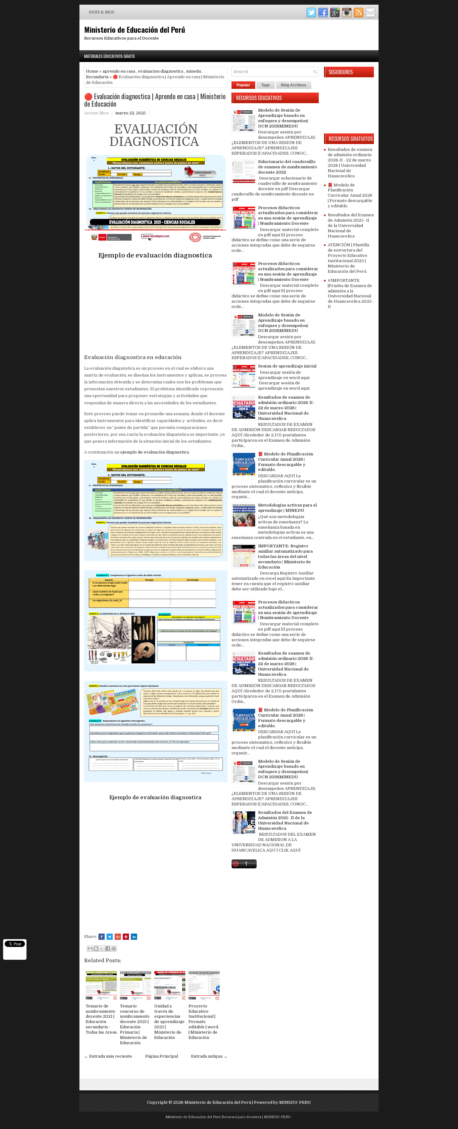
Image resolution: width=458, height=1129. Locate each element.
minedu (193, 71)
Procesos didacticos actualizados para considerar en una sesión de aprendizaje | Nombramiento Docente (288, 215)
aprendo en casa (119, 71)
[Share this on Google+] (118, 937)
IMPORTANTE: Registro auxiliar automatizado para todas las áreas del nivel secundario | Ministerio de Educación (285, 556)
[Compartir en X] (102, 948)
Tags (265, 85)
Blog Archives (293, 85)
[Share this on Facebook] (101, 937)
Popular (243, 85)
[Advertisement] (155, 307)
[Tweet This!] (110, 937)
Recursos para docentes (241, 1117)
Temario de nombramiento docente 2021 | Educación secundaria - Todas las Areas (101, 1019)
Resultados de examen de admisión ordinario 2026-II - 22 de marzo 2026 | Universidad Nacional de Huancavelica (286, 408)
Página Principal (161, 1056)
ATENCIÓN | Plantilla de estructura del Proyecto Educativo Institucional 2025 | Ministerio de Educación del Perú (348, 258)
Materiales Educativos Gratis (109, 56)
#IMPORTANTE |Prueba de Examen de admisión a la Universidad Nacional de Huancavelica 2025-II (350, 293)
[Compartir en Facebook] (108, 948)
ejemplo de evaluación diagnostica (154, 452)
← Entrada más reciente (108, 1056)
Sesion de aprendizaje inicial (287, 366)
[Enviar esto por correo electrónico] (90, 948)
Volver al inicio (101, 12)
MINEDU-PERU (295, 1102)
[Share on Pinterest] (126, 937)
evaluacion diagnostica (160, 71)
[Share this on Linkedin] (134, 937)
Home (92, 71)
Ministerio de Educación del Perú (134, 29)
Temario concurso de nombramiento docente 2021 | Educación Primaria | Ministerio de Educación (135, 1024)
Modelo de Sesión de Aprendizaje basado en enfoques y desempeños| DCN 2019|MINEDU (283, 118)
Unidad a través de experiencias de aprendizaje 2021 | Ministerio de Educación (169, 1022)
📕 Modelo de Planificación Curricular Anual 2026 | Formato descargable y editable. (285, 462)
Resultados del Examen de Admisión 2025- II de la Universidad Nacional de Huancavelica (285, 820)
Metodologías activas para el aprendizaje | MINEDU (287, 508)
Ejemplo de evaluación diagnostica (156, 255)
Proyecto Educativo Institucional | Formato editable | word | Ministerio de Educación (203, 1022)
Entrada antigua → (209, 1056)
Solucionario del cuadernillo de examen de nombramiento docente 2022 (287, 167)
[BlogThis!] (96, 948)
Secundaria (97, 76)
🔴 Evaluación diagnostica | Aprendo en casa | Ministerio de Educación (155, 99)
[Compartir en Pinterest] (114, 948)
